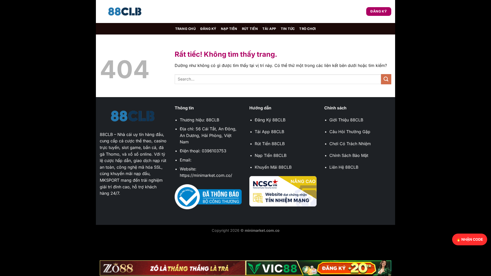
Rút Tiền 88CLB (270, 143)
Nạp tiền (229, 29)
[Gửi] (386, 79)
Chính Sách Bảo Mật (348, 155)
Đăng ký (208, 29)
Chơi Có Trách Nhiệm (350, 143)
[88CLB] (125, 11)
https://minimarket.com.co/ (206, 175)
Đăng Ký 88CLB (270, 119)
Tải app (269, 29)
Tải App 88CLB (269, 131)
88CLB (106, 134)
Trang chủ (185, 29)
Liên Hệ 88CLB (343, 167)
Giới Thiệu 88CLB (346, 119)
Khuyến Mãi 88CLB (273, 167)
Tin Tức (288, 29)
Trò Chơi (307, 29)
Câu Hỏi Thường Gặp (349, 131)
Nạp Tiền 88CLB (270, 155)
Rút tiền (250, 29)
